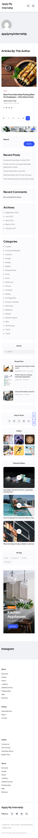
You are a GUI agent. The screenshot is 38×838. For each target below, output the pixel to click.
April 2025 (9, 220)
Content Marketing (12, 250)
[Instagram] (27, 814)
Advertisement (6, 711)
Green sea (9, 282)
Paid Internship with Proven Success (17, 175)
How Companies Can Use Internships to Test (18, 518)
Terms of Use (5, 748)
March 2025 (10, 224)
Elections (4, 698)
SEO (7, 322)
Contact (4, 718)
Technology (10, 325)
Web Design (7, 562)
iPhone (8, 286)
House (3, 681)
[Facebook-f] (12, 814)
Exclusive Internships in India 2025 (16, 160)
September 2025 (12, 212)
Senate (3, 677)
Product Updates (12, 302)
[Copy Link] (11, 108)
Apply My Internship (7, 5)
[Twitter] (17, 814)
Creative (8, 254)
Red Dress (9, 306)
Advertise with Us (7, 751)
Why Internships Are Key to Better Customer (18, 544)
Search (6, 139)
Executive (4, 674)
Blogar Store (5, 755)
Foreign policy (6, 691)
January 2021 (10, 228)
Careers (8, 246)
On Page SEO (10, 298)
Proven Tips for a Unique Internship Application (23, 376)
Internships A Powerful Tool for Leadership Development (18, 491)
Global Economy (7, 688)
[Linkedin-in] (22, 814)
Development (14, 558)
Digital (7, 266)
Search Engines (11, 318)
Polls (2, 694)
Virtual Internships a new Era (14, 171)
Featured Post (10, 270)
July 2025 (9, 216)
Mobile (8, 294)
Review (8, 314)
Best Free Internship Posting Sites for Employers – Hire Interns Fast (19, 95)
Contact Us (5, 744)
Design (8, 258)
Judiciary (4, 684)
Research (8, 310)
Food (7, 274)
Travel (7, 329)
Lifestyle (8, 290)
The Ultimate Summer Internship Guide (18, 179)
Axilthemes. (23, 833)
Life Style (23, 558)
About (3, 715)
